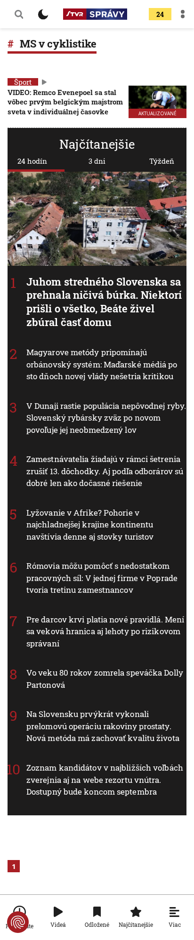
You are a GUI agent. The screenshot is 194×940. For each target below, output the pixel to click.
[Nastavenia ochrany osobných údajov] (18, 922)
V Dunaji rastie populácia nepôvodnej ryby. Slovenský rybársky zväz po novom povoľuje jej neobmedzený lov (106, 417)
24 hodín (32, 161)
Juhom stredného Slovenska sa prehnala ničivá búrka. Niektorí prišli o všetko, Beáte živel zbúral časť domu (104, 302)
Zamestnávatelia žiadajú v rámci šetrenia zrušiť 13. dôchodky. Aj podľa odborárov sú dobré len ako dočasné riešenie (104, 471)
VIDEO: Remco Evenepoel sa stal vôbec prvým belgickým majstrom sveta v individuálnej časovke (65, 102)
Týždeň (161, 161)
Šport (23, 82)
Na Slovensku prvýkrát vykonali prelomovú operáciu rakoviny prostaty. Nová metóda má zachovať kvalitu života (102, 726)
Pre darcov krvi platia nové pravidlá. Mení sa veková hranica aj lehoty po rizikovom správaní (105, 631)
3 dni (97, 161)
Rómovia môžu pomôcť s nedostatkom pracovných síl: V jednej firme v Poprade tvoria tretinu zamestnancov (102, 577)
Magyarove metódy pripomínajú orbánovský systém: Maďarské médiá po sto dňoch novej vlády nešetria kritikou (102, 364)
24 (160, 14)
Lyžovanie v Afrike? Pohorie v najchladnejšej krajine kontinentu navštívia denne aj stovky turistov (90, 524)
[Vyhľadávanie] (19, 14)
